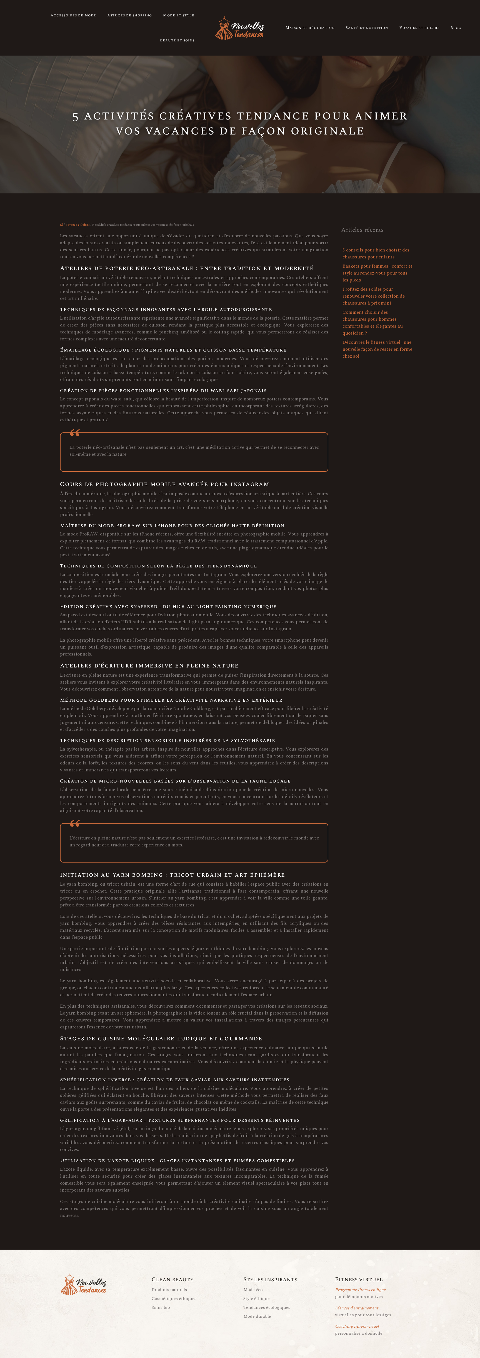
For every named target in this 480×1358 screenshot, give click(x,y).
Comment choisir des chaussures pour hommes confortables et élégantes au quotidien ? (372, 323)
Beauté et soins (177, 40)
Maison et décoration (310, 28)
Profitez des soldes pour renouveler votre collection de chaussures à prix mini (373, 296)
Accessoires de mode (73, 15)
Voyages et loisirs (419, 28)
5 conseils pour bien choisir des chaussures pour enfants (375, 253)
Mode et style (178, 15)
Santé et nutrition (367, 28)
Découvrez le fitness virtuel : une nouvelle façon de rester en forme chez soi (377, 349)
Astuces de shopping (129, 15)
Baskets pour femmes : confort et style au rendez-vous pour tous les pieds (377, 273)
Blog (456, 28)
